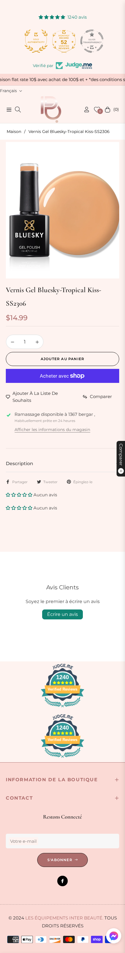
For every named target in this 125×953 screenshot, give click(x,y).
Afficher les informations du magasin (52, 429)
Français (8, 90)
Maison (14, 131)
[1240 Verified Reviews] (62, 708)
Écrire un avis (62, 614)
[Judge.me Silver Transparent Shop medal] (90, 41)
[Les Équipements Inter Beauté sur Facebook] (62, 881)
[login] (84, 109)
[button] (19, 494)
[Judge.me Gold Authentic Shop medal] (34, 41)
